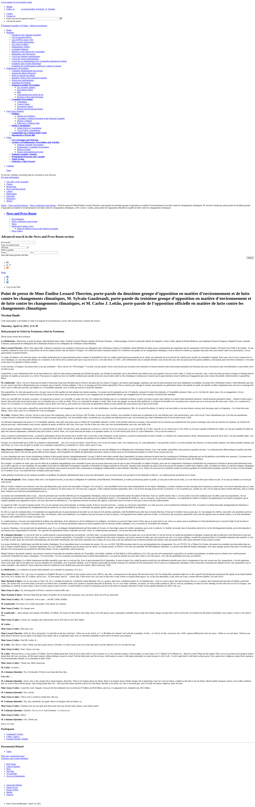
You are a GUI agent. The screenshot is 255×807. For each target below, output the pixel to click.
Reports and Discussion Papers (30, 109)
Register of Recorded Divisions (30, 97)
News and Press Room (16, 189)
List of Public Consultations (28, 130)
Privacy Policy (12, 790)
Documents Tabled (25, 90)
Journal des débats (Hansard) (24, 73)
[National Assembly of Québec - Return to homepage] (24, 26)
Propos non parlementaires (23, 80)
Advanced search (13, 21)
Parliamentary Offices (21, 47)
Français (9, 794)
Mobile (9, 792)
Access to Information (15, 776)
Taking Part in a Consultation (29, 128)
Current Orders (23, 104)
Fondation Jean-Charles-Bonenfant (26, 63)
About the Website (14, 785)
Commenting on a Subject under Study (29, 133)
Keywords (5, 242)
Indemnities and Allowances (23, 54)
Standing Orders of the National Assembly (29, 78)
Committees (22, 102)
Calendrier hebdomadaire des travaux (27, 71)
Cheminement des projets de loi (30, 94)
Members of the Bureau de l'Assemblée (28, 52)
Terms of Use (12, 787)
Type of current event (10, 245)
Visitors (9, 184)
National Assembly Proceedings (30, 145)
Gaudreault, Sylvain (14, 734)
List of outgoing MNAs (21, 37)
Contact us (10, 16)
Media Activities (24, 149)
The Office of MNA (20, 44)
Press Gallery (17, 231)
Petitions (15, 114)
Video (8, 137)
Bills (19, 92)
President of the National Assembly (26, 35)
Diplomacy (11, 198)
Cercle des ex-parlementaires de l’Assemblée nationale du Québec (39, 61)
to (32, 252)
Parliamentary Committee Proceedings (33, 147)
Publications (11, 194)
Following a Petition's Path (28, 123)
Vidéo (8, 751)
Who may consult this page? (13, 756)
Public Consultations (21, 125)
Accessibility (11, 774)
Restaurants (11, 186)
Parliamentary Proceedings (17, 68)
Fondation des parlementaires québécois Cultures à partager (36, 66)
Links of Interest (13, 766)
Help (8, 769)
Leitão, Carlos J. (13, 736)
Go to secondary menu (22, 2)
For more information (10, 177)
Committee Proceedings (22, 99)
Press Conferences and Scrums (43, 205)
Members (10, 32)
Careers (9, 13)
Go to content (6, 2)
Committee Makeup (20, 49)
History (9, 201)
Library (9, 191)
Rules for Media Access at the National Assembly (37, 228)
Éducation (10, 196)
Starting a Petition (24, 121)
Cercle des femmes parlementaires (26, 56)
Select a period (7, 250)
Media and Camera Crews (23, 226)
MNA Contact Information (23, 42)
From (3, 252)
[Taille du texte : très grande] (10, 265)
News (14, 224)
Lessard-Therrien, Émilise (17, 739)
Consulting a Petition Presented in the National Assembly (41, 118)
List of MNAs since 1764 (22, 40)
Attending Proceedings (21, 83)
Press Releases (18, 219)
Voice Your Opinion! (15, 111)
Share (3, 272)
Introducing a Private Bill (23, 135)
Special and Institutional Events (30, 152)
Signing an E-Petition (26, 116)
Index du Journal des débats (23, 75)
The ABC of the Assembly (17, 182)
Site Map (10, 771)
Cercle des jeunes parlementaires (25, 59)
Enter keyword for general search (20, 18)
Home (9, 30)
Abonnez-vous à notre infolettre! (14, 758)
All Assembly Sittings (26, 87)
